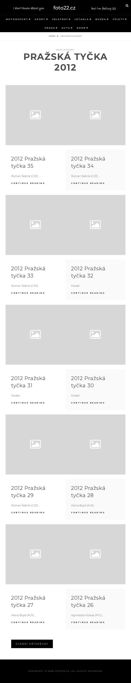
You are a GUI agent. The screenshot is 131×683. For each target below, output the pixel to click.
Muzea (100, 19)
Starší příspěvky (32, 643)
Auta (66, 28)
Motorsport (17, 19)
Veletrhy (60, 19)
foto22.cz (62, 671)
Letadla (82, 19)
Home (52, 36)
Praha (50, 28)
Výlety (118, 19)
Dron (81, 28)
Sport (40, 19)
